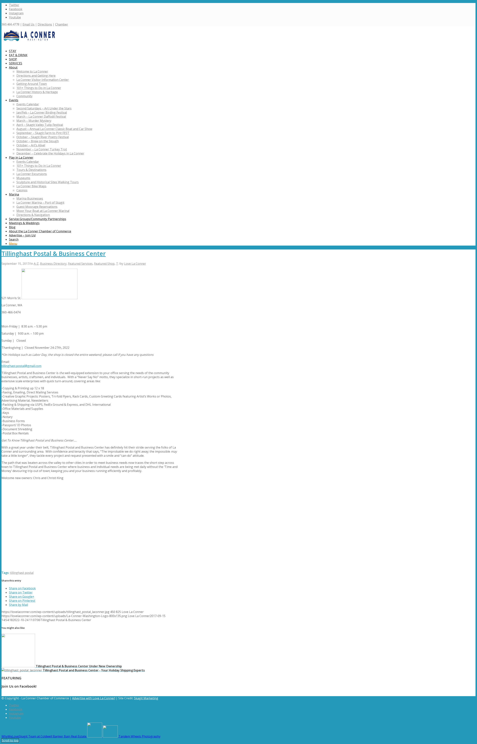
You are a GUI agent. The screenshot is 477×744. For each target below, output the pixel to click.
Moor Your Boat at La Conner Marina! (42, 211)
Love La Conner (135, 264)
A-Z (36, 264)
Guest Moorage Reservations (36, 207)
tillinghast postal (22, 573)
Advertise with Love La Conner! (93, 698)
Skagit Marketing (146, 698)
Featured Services (80, 264)
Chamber (61, 24)
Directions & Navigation (33, 215)
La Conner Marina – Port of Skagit (40, 203)
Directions (45, 24)
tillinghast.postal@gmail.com (21, 366)
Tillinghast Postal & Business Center (53, 253)
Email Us (28, 24)
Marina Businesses (29, 198)
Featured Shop (104, 264)
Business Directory (53, 264)
